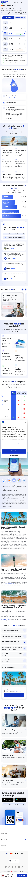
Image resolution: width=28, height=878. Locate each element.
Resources (4, 839)
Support (3, 845)
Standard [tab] (8, 17)
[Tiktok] (22, 867)
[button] (14, 23)
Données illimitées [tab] (20, 17)
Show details (21, 443)
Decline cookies (14, 455)
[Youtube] (15, 867)
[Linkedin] (12, 867)
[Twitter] (9, 867)
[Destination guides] (14, 750)
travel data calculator (10, 583)
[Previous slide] (22, 289)
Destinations (4, 828)
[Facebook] (6, 867)
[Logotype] (4, 2)
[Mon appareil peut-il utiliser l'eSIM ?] (14, 776)
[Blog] (14, 725)
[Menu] (25, 2)
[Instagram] (19, 867)
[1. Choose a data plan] (12, 304)
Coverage (11, 97)
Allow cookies (14, 450)
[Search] (21, 2)
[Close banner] (25, 422)
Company (4, 834)
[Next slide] (26, 289)
